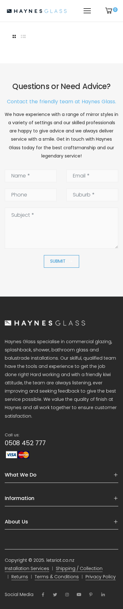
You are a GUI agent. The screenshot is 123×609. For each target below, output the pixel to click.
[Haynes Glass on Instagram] (67, 595)
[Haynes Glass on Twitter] (55, 595)
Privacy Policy (100, 577)
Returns (19, 577)
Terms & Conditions (57, 577)
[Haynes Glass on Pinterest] (91, 595)
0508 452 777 (25, 443)
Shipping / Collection (79, 568)
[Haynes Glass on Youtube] (79, 595)
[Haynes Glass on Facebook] (43, 595)
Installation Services (27, 568)
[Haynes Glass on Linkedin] (103, 595)
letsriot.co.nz (60, 560)
